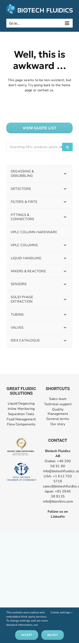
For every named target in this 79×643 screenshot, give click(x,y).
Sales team (58, 399)
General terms (57, 419)
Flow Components (21, 424)
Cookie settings (61, 612)
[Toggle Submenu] (65, 173)
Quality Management (58, 411)
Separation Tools (21, 414)
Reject (52, 635)
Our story (57, 424)
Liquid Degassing (21, 403)
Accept (26, 635)
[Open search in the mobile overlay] (39, 147)
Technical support (58, 404)
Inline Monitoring (21, 409)
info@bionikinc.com (58, 501)
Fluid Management (21, 419)
